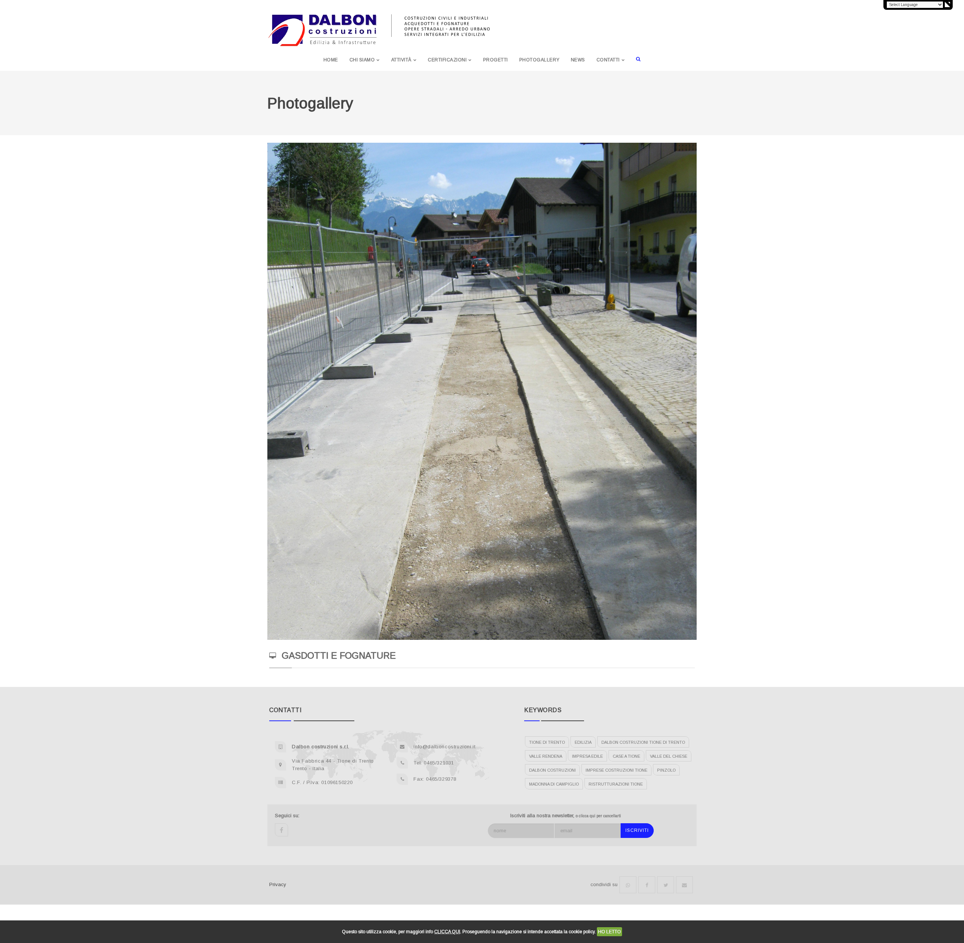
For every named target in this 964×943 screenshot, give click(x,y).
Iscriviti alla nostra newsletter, (565, 815)
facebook (281, 829)
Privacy (277, 884)
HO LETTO (609, 931)
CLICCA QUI (447, 931)
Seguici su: (287, 815)
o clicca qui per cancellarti (598, 816)
